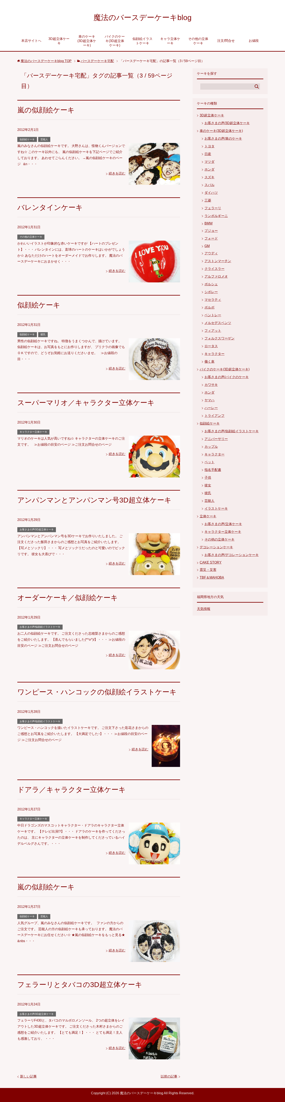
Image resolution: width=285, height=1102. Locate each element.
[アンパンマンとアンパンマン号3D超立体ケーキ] (154, 572)
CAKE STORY (211, 562)
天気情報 (203, 609)
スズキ (209, 177)
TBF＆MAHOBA (212, 577)
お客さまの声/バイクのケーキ (226, 377)
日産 (207, 154)
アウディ (211, 253)
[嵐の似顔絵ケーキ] (154, 182)
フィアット (212, 330)
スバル (209, 185)
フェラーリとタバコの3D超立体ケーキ (79, 984)
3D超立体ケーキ (58, 41)
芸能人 (44, 139)
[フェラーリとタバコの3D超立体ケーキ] (154, 1056)
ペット (209, 462)
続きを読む (117, 173)
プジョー (211, 230)
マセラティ (212, 299)
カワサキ (211, 384)
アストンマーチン (217, 261)
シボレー (211, 292)
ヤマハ (209, 400)
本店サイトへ (31, 40)
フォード (211, 238)
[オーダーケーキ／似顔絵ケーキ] (154, 666)
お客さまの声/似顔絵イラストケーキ (40, 626)
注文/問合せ (226, 40)
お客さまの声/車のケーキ (223, 138)
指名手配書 (212, 470)
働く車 (209, 361)
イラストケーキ (216, 508)
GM (207, 246)
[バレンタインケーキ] (154, 279)
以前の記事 (169, 1076)
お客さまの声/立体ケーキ (223, 524)
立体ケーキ (208, 516)
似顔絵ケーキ (27, 139)
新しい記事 (28, 1076)
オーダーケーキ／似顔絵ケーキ (67, 598)
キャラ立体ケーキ (170, 41)
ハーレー (211, 408)
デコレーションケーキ (216, 547)
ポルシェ (211, 284)
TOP (46, 61)
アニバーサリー (216, 439)
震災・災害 (208, 569)
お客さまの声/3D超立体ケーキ (37, 529)
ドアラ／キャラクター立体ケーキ (71, 789)
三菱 (207, 200)
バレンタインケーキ (50, 207)
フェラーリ (212, 208)
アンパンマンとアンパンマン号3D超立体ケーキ (94, 500)
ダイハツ (211, 192)
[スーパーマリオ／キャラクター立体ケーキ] (154, 474)
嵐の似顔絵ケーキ (46, 110)
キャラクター (214, 354)
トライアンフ (214, 415)
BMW (208, 223)
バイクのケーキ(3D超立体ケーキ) (115, 41)
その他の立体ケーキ (198, 41)
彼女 (207, 485)
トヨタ (209, 146)
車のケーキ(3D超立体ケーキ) (86, 41)
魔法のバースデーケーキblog (142, 17)
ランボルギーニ (216, 216)
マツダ (209, 161)
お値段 (254, 40)
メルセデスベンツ (217, 323)
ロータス (211, 346)
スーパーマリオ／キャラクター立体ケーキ (86, 403)
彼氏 (42, 334)
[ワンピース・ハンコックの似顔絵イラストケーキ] (166, 763)
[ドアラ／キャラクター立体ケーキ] (154, 861)
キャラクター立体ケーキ (33, 431)
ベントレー (212, 315)
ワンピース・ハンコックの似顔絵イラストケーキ (97, 692)
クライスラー (214, 268)
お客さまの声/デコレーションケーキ (231, 555)
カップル (211, 446)
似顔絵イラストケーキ (142, 41)
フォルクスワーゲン (219, 338)
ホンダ (209, 169)
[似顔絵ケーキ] (154, 377)
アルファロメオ (216, 276)
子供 (207, 477)
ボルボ (209, 307)
